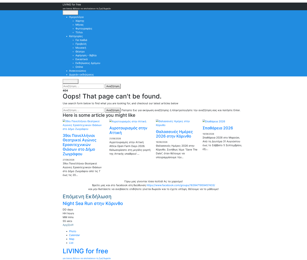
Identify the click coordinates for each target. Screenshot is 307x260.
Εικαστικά (81, 59)
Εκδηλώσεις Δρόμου (87, 63)
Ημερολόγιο (76, 17)
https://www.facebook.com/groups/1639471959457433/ (181, 185)
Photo (72, 231)
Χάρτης (79, 20)
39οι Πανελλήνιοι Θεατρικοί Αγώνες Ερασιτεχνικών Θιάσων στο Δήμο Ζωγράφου (79, 144)
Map (71, 238)
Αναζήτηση (70, 81)
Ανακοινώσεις (77, 70)
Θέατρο (80, 51)
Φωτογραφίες (83, 28)
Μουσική (80, 47)
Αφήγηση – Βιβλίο (86, 55)
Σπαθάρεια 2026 (218, 128)
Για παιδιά (81, 40)
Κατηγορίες (76, 36)
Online (79, 66)
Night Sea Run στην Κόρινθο (93, 203)
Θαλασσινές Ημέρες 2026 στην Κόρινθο (174, 134)
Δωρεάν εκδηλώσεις (81, 74)
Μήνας (79, 24)
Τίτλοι (79, 32)
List (71, 242)
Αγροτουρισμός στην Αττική (128, 130)
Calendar (74, 235)
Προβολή (80, 43)
